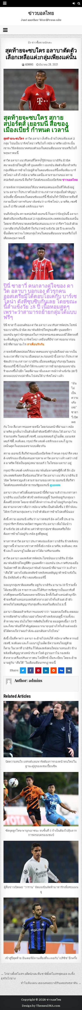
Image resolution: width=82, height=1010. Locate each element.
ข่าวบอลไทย (41, 13)
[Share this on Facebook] (31, 670)
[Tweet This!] (23, 670)
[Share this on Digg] (61, 670)
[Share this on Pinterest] (38, 670)
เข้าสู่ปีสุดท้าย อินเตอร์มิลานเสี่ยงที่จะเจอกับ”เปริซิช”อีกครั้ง (41, 958)
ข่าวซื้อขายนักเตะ (42, 42)
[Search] (79, 3)
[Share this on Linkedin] (46, 670)
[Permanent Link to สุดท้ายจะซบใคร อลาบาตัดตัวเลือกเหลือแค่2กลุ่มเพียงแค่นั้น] (41, 89)
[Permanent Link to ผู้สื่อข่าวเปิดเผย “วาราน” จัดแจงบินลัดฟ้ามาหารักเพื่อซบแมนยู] (41, 862)
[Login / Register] (74, 3)
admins (29, 64)
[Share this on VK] (69, 670)
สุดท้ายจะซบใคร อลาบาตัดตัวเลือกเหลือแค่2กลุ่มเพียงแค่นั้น (41, 53)
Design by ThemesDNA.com (41, 1005)
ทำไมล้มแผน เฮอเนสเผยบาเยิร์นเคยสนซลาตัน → (51, 983)
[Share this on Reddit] (54, 670)
